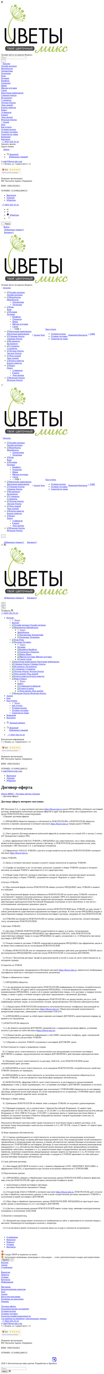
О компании (6, 1267)
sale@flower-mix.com (12, 161)
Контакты (5, 1279)
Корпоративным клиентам (13, 1289)
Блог (3, 1292)
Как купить (17, 705)
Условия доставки (9, 1314)
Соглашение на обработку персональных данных (24, 1318)
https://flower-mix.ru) (50, 1009)
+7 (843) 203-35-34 (10, 141)
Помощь (5, 1301)
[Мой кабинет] (2, 539)
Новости (5, 1274)
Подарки (21, 647)
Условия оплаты (8, 1311)
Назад (17, 620)
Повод (20, 683)
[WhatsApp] (50, 1361)
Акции (4, 1265)
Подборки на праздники (12, 1299)
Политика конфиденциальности (16, 1316)
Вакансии (5, 1272)
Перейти (5, 1260)
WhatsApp (11, 200)
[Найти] (3, 60)
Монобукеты (23, 632)
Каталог (15, 622)
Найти (4, 1371)
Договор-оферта (8, 1306)
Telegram (10, 198)
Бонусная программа (10, 1296)
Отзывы (5, 1277)
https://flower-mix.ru (53, 809)
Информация (7, 1282)
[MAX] (9, 218)
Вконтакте (11, 195)
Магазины (6, 1287)
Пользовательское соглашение (15, 1309)
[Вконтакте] (7, 209)
